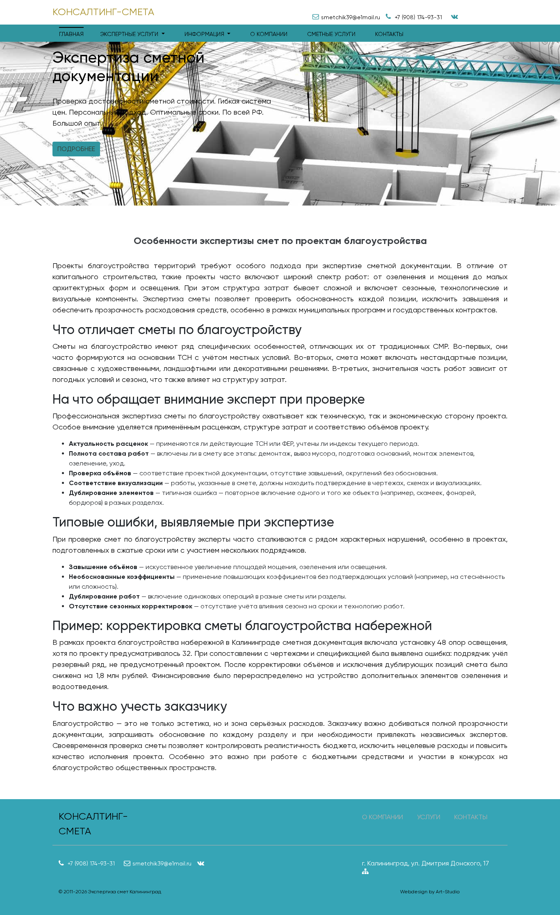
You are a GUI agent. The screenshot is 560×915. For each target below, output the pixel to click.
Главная (71, 34)
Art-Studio (448, 892)
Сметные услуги (331, 34)
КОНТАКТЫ (470, 817)
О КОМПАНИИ (382, 817)
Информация (205, 34)
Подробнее (76, 149)
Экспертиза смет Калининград (124, 892)
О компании (268, 34)
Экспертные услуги (130, 34)
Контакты (389, 34)
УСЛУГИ (428, 817)
